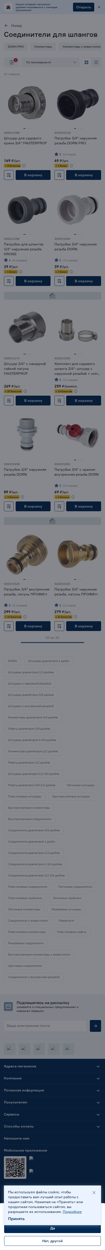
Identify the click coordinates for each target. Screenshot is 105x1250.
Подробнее (72, 1212)
